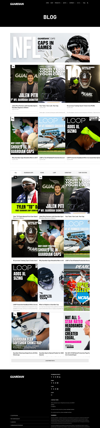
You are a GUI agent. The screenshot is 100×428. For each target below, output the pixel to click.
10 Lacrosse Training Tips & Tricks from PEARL (81, 106)
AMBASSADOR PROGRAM (17, 425)
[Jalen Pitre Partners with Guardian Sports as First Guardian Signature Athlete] (29, 84)
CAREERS (13, 422)
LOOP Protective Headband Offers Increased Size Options (30, 304)
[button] (87, 3)
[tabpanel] (50, 270)
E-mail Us (53, 406)
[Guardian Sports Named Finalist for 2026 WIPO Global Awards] (56, 331)
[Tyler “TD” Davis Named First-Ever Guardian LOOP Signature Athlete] (30, 195)
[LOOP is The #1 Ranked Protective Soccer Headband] (57, 136)
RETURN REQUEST (15, 418)
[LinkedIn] (59, 376)
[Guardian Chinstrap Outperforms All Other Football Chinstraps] (30, 331)
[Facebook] (51, 376)
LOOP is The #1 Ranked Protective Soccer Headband (55, 157)
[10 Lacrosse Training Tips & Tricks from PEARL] (30, 239)
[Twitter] (53, 376)
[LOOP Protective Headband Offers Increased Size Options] (30, 283)
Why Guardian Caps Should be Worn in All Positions (27, 157)
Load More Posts (50, 360)
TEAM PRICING (14, 415)
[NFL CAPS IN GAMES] (50, 33)
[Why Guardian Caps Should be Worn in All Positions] (29, 136)
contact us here (70, 409)
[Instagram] (55, 376)
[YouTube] (57, 376)
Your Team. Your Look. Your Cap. (49, 106)
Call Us (52, 404)
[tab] (15, 173)
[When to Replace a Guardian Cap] (56, 283)
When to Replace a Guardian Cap (49, 304)
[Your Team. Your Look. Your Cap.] (57, 84)
